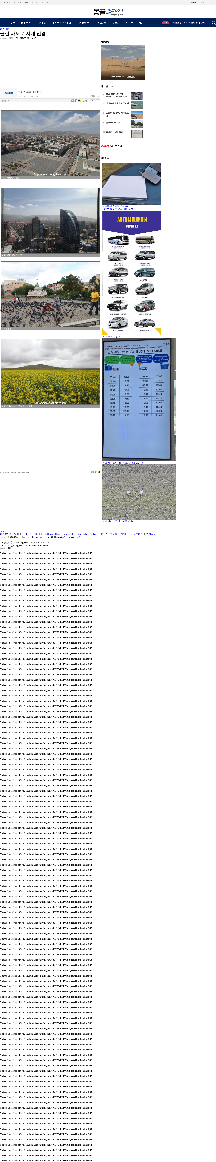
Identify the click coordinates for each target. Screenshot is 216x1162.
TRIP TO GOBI (30, 534)
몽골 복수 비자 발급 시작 (116, 122)
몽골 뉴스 (26, 23)
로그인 (202, 2)
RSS (26, 2)
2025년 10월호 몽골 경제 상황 (117, 209)
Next (142, 86)
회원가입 (212, 2)
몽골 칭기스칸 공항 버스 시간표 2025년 (122, 463)
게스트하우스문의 (61, 23)
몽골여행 (102, 23)
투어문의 (41, 23)
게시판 (129, 23)
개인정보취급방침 (9, 534)
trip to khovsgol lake (50, 534)
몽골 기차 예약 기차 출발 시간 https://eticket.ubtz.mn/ (116, 133)
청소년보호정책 (109, 534)
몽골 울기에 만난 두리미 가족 (117, 521)
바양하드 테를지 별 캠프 (116, 94)
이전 (140, 42)
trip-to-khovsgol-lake (87, 534)
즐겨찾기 (17, 2)
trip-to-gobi (69, 534)
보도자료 (138, 534)
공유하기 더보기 (8, 310)
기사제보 (125, 534)
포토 (12, 23)
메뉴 (3, 23)
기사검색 (151, 534)
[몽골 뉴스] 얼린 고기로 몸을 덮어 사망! (123, 113)
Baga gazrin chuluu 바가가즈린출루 (122, 76)
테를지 (116, 23)
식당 (140, 23)
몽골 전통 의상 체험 (180, 23)
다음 (143, 42)
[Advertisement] (50, 444)
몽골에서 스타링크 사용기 (115, 206)
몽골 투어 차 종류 (111, 336)
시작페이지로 (5, 2)
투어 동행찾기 (84, 23)
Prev (139, 86)
